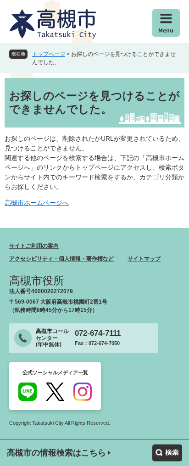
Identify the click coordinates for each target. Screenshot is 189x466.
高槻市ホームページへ (37, 202)
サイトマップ (144, 258)
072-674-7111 (98, 333)
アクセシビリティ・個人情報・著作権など (61, 258)
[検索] (167, 452)
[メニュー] (166, 23)
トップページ (48, 54)
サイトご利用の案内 (34, 246)
